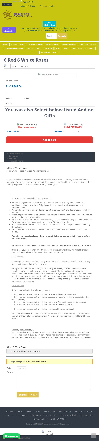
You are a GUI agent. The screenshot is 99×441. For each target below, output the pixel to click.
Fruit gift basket (33, 48)
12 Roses (24, 66)
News (28, 411)
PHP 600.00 (60, 131)
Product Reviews (16, 161)
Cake (66, 48)
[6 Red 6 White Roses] (48, 74)
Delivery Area (35, 415)
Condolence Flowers (88, 44)
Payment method (68, 415)
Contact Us (9, 415)
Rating (9, 368)
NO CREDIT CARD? (57, 419)
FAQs (20, 411)
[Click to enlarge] (27, 124)
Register (43, 6)
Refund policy (40, 419)
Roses (58, 48)
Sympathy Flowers (18, 44)
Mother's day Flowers (49, 52)
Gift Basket (89, 48)
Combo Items (77, 48)
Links (37, 411)
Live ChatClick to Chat (49, 24)
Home (5, 44)
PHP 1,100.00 (13, 131)
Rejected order (86, 415)
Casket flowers (52, 44)
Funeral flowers (36, 44)
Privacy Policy (65, 411)
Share (8, 103)
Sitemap (22, 415)
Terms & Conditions (83, 411)
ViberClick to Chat (9, 30)
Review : (10, 372)
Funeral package (69, 44)
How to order (51, 415)
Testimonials (49, 411)
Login (51, 6)
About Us (10, 411)
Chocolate (48, 48)
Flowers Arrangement (14, 48)
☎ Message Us (11, 436)
